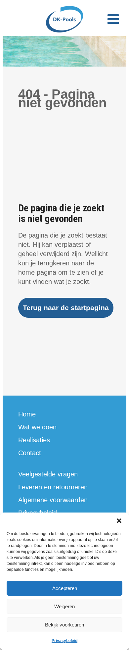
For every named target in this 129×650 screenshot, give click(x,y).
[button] (119, 520)
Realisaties (34, 440)
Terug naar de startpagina (66, 307)
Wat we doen (37, 427)
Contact (29, 453)
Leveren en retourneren (53, 487)
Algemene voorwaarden (53, 500)
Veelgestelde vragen (48, 474)
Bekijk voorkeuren (64, 624)
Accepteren (64, 588)
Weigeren (64, 606)
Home (27, 414)
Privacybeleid (64, 640)
